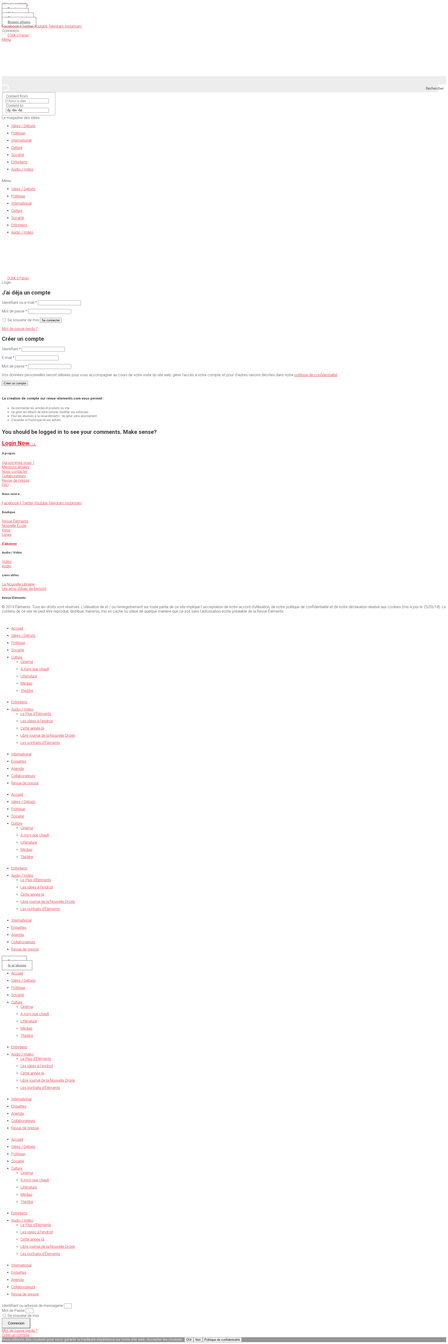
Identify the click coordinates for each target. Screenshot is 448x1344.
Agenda (17, 768)
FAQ (5, 485)
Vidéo (6, 561)
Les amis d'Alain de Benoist (24, 588)
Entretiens (19, 162)
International (21, 140)
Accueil (17, 628)
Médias (26, 683)
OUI (189, 1339)
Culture (16, 147)
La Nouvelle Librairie (18, 584)
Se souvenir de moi (23, 1315)
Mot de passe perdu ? (20, 328)
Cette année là (32, 728)
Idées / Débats (23, 126)
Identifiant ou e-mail (19, 302)
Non (198, 1339)
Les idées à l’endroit (37, 721)
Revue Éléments (15, 521)
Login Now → (19, 443)
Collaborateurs (14, 476)
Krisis (6, 530)
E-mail (8, 357)
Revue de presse (15, 480)
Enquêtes (18, 761)
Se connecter (51, 320)
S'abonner (9, 543)
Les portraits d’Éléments (40, 742)
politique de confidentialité (315, 375)
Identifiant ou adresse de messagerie (32, 1305)
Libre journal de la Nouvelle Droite (48, 735)
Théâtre (27, 690)
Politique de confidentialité (222, 1339)
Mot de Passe (13, 1310)
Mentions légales (15, 467)
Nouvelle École (14, 525)
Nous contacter (15, 471)
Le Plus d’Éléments (36, 714)
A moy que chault (35, 669)
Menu (6, 39)
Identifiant (11, 349)
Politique (18, 133)
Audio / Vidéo (22, 169)
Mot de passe (14, 311)
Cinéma (27, 662)
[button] (224, 181)
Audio (6, 566)
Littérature (29, 676)
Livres (6, 534)
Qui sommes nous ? (18, 462)
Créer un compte (15, 383)
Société (17, 155)
